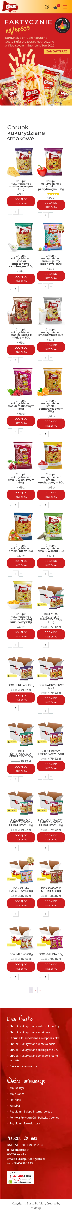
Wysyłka (15, 1105)
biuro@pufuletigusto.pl (30, 1159)
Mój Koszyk (17, 1088)
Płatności (15, 1100)
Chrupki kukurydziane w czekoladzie (32, 1044)
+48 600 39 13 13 (22, 1163)
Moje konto (17, 1094)
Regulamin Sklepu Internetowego (31, 1111)
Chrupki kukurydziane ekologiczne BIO (34, 1050)
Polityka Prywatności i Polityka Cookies (34, 1117)
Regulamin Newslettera (25, 1123)
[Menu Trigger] (65, 7)
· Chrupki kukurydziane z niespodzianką (34, 1038)
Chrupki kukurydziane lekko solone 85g (34, 1026)
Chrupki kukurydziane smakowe (30, 1032)
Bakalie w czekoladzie (23, 1066)
